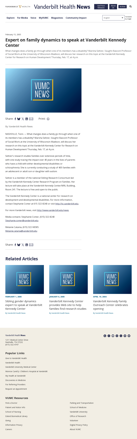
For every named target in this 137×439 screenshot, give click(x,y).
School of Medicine (78, 407)
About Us (113, 7)
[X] (121, 335)
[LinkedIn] (125, 335)
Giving (8, 420)
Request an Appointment (16, 389)
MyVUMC (44, 17)
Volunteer (74, 420)
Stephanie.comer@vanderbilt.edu (21, 220)
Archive (122, 6)
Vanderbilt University (78, 411)
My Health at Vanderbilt (15, 375)
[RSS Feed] (105, 335)
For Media (22, 17)
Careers (8, 429)
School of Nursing (13, 411)
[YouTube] (113, 335)
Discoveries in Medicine (15, 380)
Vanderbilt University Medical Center (20, 367)
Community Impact (76, 17)
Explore (11, 17)
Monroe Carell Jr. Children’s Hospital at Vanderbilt (26, 371)
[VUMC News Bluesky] (129, 335)
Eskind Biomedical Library (16, 416)
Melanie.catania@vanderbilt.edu (21, 231)
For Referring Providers (15, 384)
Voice (33, 17)
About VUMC (75, 429)
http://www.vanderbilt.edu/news (53, 210)
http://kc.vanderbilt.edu (66, 203)
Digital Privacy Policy (79, 425)
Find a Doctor (11, 403)
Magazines (57, 17)
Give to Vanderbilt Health (16, 358)
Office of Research (78, 416)
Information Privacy (13, 425)
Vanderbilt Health (12, 362)
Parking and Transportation (82, 403)
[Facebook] (109, 335)
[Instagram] (117, 335)
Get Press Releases (101, 7)
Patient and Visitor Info (15, 407)
